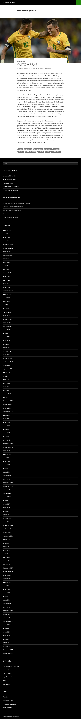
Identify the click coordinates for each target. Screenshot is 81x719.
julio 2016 (6, 543)
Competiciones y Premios (11, 666)
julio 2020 (6, 418)
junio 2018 (6, 461)
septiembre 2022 (8, 326)
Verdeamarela (56, 151)
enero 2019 (6, 440)
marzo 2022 (6, 347)
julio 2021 (6, 376)
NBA (4, 680)
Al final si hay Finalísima (10, 190)
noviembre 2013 (8, 653)
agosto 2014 (6, 625)
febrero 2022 (7, 351)
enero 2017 (6, 522)
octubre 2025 (7, 251)
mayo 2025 (6, 262)
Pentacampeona (31, 151)
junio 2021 (6, 379)
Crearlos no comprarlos (16, 206)
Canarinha (28, 149)
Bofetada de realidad (15, 210)
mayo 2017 (6, 507)
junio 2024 (6, 276)
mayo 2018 (6, 465)
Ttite (47, 151)
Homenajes (6, 670)
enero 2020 (6, 433)
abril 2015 (6, 596)
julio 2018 (6, 458)
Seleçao (41, 151)
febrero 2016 (7, 561)
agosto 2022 (6, 330)
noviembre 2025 (8, 248)
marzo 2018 (6, 472)
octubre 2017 (7, 490)
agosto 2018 (6, 454)
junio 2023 (6, 298)
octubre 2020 (7, 408)
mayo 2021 (6, 383)
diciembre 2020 (8, 401)
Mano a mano (13, 214)
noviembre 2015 (8, 571)
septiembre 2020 (8, 411)
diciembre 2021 (8, 358)
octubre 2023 (7, 287)
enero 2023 (6, 315)
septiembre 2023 (8, 291)
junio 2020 (6, 422)
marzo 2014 (6, 642)
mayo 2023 (6, 301)
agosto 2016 (6, 539)
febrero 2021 (7, 394)
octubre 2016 (7, 532)
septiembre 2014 (8, 621)
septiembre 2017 (8, 493)
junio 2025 (6, 259)
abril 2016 (6, 554)
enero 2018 (6, 479)
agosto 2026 (6, 230)
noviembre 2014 (8, 614)
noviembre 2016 (8, 529)
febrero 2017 (7, 518)
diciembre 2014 (8, 610)
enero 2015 (6, 607)
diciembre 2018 (8, 443)
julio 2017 (6, 500)
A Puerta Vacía (9, 2)
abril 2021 (6, 386)
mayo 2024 (6, 280)
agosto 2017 (6, 497)
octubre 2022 (7, 323)
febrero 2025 (7, 273)
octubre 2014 (7, 618)
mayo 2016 (6, 550)
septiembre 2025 (8, 255)
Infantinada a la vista (9, 179)
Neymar (21, 151)
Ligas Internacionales (9, 677)
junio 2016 (6, 546)
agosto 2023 (6, 294)
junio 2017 (6, 504)
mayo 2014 (6, 635)
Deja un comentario (44, 68)
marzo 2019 (6, 436)
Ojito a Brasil (28, 64)
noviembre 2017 (8, 486)
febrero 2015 (7, 603)
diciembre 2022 (8, 319)
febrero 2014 (7, 646)
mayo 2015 (6, 593)
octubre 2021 (7, 365)
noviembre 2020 (8, 404)
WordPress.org (7, 707)
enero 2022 (6, 355)
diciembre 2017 (8, 482)
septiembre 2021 (8, 369)
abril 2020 (6, 429)
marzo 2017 (6, 514)
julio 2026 (6, 234)
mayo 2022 (6, 340)
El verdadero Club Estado (22, 203)
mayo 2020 (6, 426)
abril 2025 (6, 266)
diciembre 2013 (8, 650)
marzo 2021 (6, 390)
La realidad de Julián (9, 176)
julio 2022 (6, 333)
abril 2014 (6, 639)
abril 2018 (6, 468)
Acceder (5, 697)
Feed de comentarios (9, 704)
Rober (33, 68)
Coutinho (48, 149)
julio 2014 (6, 628)
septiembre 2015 (8, 578)
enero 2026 (6, 241)
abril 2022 (6, 344)
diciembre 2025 (8, 244)
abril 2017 (6, 511)
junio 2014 (6, 632)
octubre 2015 (7, 575)
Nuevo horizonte (8, 183)
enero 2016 (6, 564)
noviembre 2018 (8, 447)
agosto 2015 (6, 582)
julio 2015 (6, 586)
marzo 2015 (6, 600)
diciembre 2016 (8, 525)
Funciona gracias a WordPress (11, 716)
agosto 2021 (6, 372)
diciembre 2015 (8, 568)
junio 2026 (6, 237)
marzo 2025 (6, 269)
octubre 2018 (7, 450)
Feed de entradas (8, 700)
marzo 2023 (6, 308)
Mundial (56, 149)
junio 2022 (6, 337)
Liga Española (7, 673)
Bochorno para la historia (11, 186)
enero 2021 (6, 397)
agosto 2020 (6, 415)
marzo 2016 (6, 557)
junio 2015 (6, 589)
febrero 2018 (7, 475)
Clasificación (38, 149)
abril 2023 (6, 305)
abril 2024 (6, 283)
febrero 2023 (7, 312)
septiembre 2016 (8, 536)
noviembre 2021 (8, 362)
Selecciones (21, 61)
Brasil (20, 149)
